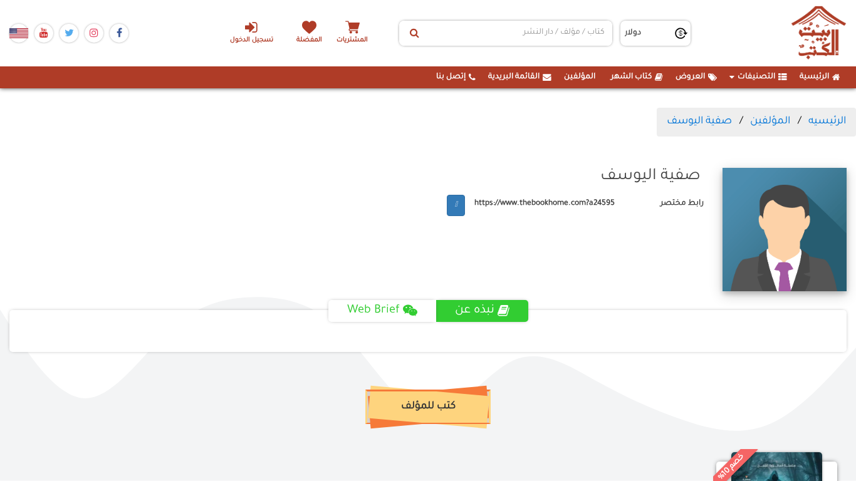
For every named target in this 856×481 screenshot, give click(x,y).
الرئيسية (814, 77)
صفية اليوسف (699, 121)
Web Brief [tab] (373, 310)
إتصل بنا (451, 77)
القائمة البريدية (514, 77)
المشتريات (352, 40)
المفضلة (309, 40)
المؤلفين (579, 77)
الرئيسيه (827, 121)
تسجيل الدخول (251, 40)
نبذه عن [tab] (474, 310)
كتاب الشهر (631, 77)
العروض (690, 77)
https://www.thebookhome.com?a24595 (544, 203)
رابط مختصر (682, 203)
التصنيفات (756, 77)
